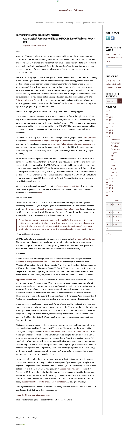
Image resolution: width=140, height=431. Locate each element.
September (115, 149)
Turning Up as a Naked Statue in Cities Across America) (70, 144)
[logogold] (70, 10)
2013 (111, 185)
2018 (111, 130)
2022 (111, 117)
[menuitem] (39, 22)
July (112, 156)
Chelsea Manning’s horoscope (72, 369)
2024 (111, 110)
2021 (111, 120)
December (115, 139)
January (114, 175)
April (113, 165)
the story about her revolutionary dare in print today (44, 382)
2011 (111, 191)
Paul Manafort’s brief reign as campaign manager (46, 140)
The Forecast (41, 46)
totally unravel (89, 137)
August (114, 152)
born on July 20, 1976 (29, 279)
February (114, 172)
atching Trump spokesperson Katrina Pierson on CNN (39, 262)
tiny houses (75, 103)
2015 (111, 178)
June (112, 159)
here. (40, 193)
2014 (111, 181)
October (114, 146)
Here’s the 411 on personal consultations (33, 395)
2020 (111, 123)
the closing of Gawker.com (84, 239)
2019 (111, 127)
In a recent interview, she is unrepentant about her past (66, 331)
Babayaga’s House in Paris (27, 100)
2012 (111, 188)
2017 (111, 133)
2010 (111, 194)
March (113, 169)
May (113, 162)
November (115, 143)
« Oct (108, 234)
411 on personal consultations (67, 186)
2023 (111, 114)
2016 (111, 136)
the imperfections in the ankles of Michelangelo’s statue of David (53, 209)
